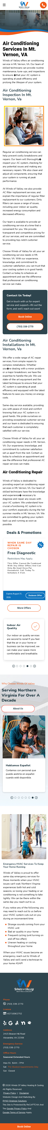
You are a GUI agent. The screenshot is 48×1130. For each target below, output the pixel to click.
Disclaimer (24, 1093)
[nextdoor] (23, 1023)
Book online (25, 316)
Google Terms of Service (14, 1112)
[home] (29, 1023)
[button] (13, 666)
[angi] (17, 1023)
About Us (18, 708)
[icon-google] (11, 1023)
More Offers (24, 607)
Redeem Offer (35, 595)
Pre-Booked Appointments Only (23, 1066)
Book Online (24, 1126)
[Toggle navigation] (3, 5)
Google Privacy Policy (17, 1108)
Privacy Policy (9, 1093)
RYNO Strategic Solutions (15, 1100)
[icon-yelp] (4, 1023)
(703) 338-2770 (25, 326)
